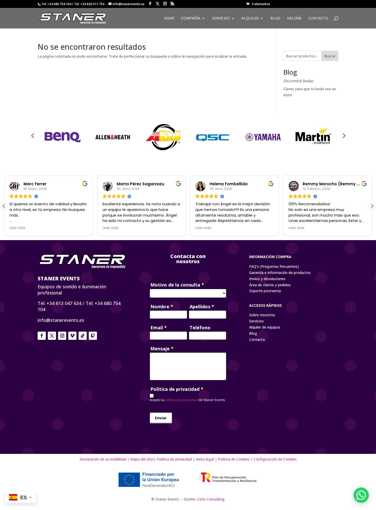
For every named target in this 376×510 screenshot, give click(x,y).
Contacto (318, 18)
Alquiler (250, 18)
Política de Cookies (234, 459)
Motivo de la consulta (177, 285)
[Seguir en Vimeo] (72, 336)
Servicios (221, 18)
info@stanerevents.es (61, 320)
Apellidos (202, 306)
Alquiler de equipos (264, 327)
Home (169, 18)
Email (158, 327)
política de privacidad (181, 399)
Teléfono (200, 327)
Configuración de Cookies (275, 459)
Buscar (330, 56)
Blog (275, 18)
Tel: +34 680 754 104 (56, 4)
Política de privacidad (174, 459)
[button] (372, 206)
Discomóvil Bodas (298, 80)
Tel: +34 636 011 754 (89, 4)
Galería (294, 18)
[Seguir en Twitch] (93, 336)
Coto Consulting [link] (211, 499)
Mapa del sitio (142, 459)
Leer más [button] (17, 228)
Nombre (161, 306)
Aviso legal (205, 459)
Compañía (190, 18)
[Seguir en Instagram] (62, 336)
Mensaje (161, 348)
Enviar (161, 417)
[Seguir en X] (52, 336)
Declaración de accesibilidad (103, 459)
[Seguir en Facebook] (42, 336)
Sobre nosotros (262, 314)
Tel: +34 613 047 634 (59, 303)
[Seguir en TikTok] (83, 336)
